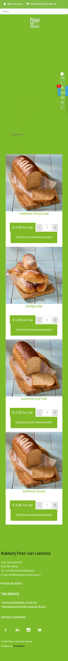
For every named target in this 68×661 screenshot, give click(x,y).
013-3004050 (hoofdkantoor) (20, 570)
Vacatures (10, 593)
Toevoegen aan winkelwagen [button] (33, 237)
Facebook (5, 630)
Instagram (28, 630)
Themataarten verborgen (39, 134)
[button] (63, 91)
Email (39, 630)
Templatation (19, 646)
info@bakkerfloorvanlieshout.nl (25, 575)
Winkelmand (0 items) (42, 3)
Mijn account (14, 3)
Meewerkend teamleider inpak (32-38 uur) (24, 606)
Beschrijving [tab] (12, 139)
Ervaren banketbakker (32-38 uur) (19, 602)
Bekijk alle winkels (12, 583)
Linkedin (17, 630)
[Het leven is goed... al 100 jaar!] (34, 24)
